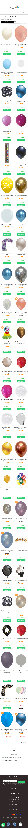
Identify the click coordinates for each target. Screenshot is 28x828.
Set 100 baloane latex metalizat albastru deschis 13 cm (7, 551)
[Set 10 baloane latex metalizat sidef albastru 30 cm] (21, 92)
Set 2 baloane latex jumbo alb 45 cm (21, 73)
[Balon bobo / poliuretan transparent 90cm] (21, 391)
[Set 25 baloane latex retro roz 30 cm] (21, 121)
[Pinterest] (11, 793)
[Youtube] (14, 793)
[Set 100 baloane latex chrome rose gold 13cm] (21, 449)
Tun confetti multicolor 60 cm (7, 164)
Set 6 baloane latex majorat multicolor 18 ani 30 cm (21, 488)
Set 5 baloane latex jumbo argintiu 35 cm (7, 519)
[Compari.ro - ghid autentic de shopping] (8, 824)
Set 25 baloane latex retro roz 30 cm (21, 131)
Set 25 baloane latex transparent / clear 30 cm (21, 428)
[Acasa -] (14, 7)
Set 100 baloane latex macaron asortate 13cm (21, 699)
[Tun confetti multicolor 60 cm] (7, 153)
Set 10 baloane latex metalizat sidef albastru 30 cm (21, 100)
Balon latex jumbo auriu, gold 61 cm (7, 488)
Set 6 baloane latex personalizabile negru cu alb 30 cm (7, 639)
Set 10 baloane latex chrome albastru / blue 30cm (21, 225)
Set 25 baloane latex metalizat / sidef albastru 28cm (21, 730)
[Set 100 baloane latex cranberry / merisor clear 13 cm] (21, 362)
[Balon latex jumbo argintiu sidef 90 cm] (21, 660)
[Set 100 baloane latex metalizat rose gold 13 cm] (21, 304)
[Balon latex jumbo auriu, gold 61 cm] (7, 479)
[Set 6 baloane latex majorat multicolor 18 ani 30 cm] (21, 479)
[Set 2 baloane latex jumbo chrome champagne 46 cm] (7, 362)
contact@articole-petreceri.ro (14, 801)
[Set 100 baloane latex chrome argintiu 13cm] (21, 274)
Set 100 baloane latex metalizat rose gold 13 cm (21, 313)
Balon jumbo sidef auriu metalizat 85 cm (21, 611)
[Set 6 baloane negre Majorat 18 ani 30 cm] (7, 91)
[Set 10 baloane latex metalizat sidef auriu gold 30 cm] (7, 449)
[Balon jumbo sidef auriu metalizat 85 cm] (21, 601)
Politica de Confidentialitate (16, 784)
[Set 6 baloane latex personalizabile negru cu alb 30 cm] (7, 630)
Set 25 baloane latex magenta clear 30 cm (7, 400)
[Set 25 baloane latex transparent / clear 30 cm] (21, 419)
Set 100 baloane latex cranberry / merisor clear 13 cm (21, 372)
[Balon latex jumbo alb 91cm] (7, 215)
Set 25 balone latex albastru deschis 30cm (7, 73)
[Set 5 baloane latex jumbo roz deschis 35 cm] (21, 34)
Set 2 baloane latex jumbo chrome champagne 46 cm (7, 372)
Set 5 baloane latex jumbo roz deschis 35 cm (21, 45)
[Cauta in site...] (26, 13)
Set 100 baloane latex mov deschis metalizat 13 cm (21, 519)
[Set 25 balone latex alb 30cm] (7, 34)
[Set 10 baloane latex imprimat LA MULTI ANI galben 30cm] (7, 185)
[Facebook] (9, 793)
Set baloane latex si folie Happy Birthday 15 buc (7, 342)
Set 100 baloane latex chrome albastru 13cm (7, 285)
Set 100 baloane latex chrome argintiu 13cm (21, 285)
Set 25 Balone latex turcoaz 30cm (7, 730)
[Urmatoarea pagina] (25, 742)
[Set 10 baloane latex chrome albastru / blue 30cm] (21, 216)
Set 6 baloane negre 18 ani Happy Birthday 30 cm (7, 611)
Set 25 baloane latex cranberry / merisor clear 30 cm (21, 639)
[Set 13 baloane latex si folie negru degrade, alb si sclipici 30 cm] (21, 571)
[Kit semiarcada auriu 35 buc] (21, 540)
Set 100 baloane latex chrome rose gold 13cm (21, 460)
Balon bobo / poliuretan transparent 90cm (21, 400)
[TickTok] (16, 793)
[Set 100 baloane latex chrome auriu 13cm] (21, 185)
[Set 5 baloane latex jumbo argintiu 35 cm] (7, 509)
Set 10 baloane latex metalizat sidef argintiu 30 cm (21, 254)
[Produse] (2, 13)
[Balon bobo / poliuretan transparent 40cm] (7, 419)
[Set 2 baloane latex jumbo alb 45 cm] (21, 64)
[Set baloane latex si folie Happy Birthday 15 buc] (7, 333)
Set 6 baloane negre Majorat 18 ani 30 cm (7, 100)
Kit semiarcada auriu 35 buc (21, 550)
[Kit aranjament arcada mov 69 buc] (7, 245)
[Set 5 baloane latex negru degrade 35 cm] (7, 571)
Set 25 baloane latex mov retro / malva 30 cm (7, 671)
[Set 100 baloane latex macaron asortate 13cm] (21, 690)
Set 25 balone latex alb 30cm (7, 44)
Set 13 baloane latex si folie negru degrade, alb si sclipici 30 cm (21, 581)
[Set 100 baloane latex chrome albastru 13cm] (7, 274)
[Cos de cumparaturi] (23, 13)
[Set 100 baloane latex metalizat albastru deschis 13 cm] (7, 540)
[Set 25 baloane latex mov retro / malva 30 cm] (7, 660)
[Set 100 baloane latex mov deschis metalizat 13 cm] (21, 509)
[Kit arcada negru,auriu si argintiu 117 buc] (7, 690)
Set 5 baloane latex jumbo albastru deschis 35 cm (7, 313)
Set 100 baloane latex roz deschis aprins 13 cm (7, 131)
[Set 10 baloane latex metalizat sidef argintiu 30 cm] (21, 244)
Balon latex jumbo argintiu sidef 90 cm (21, 671)
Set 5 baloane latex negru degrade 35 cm (7, 581)
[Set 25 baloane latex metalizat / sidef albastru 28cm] (21, 719)
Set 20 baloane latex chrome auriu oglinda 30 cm (21, 342)
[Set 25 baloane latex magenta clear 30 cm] (7, 391)
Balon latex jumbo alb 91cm (7, 224)
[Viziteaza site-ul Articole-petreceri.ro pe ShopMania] (20, 824)
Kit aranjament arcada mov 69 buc (7, 254)
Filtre (7, 21)
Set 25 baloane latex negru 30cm (21, 165)
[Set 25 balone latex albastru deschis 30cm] (7, 64)
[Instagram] (19, 793)
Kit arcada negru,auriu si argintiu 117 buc (7, 699)
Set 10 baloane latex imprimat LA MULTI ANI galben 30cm (7, 196)
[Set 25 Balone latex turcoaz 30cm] (7, 719)
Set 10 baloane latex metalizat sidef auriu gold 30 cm (7, 460)
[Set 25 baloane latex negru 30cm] (21, 153)
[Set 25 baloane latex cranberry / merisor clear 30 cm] (21, 630)
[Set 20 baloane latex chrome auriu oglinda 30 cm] (21, 332)
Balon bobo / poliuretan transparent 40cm (7, 428)
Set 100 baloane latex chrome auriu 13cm (21, 196)
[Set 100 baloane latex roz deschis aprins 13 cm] (7, 121)
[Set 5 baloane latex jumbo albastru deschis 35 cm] (7, 304)
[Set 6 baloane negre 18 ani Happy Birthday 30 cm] (7, 601)
